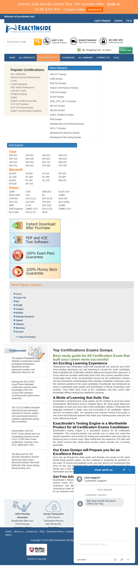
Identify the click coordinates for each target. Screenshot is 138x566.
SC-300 (29, 177)
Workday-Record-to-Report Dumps (67, 124)
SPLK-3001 (14, 195)
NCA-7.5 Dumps (58, 128)
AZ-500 (29, 173)
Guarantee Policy (55, 531)
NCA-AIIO (14, 212)
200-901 (30, 155)
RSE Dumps (56, 119)
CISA (28, 191)
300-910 (46, 155)
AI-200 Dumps (57, 97)
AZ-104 (45, 173)
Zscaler (20, 332)
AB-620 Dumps (57, 110)
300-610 (63, 159)
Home (12, 58)
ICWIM (62, 205)
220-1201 (47, 205)
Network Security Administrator (25, 77)
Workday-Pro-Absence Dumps (65, 133)
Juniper (20, 309)
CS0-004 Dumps (58, 92)
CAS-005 (30, 202)
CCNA (14, 81)
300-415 (13, 159)
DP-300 (62, 173)
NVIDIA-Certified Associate (24, 101)
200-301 (13, 155)
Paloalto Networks (25, 316)
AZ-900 (12, 173)
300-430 (30, 159)
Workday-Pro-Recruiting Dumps (65, 137)
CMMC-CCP (32, 209)
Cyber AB (21, 298)
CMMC (14, 97)
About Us (18, 531)
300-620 (30, 162)
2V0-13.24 (47, 209)
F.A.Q (116, 58)
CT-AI (28, 205)
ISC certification (18, 74)
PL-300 (29, 180)
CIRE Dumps (56, 79)
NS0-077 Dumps (58, 74)
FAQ (42, 531)
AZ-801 (12, 180)
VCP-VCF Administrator (22, 107)
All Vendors (86, 58)
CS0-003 (13, 198)
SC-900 (46, 177)
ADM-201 (46, 191)
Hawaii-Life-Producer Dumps (64, 88)
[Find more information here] (104, 514)
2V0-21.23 (31, 198)
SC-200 (13, 177)
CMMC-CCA (65, 209)
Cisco (19, 294)
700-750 (63, 165)
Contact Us (31, 531)
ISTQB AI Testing (19, 94)
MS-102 (62, 180)
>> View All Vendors (26, 337)
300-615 (13, 162)
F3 (43, 195)
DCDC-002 (64, 191)
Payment (70, 531)
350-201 (30, 165)
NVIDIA (19, 313)
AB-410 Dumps (57, 106)
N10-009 (63, 198)
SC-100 (46, 180)
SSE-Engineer (16, 209)
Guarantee (68, 58)
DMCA (8, 535)
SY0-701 (13, 202)
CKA (28, 195)
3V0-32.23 (47, 198)
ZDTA (44, 212)
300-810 (46, 159)
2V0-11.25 (31, 212)
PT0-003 (46, 202)
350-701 (13, 165)
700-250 (46, 165)
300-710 (46, 162)
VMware (20, 324)
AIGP (11, 205)
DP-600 (13, 184)
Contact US (103, 58)
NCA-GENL (64, 202)
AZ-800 (62, 177)
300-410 (63, 155)
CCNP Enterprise (19, 84)
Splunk (19, 320)
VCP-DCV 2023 (18, 91)
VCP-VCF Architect (20, 104)
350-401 (63, 162)
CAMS (62, 195)
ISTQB (19, 305)
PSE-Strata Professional (22, 87)
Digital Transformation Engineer (26, 111)
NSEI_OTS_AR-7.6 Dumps (63, 101)
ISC (17, 301)
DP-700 (29, 184)
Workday (20, 328)
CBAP (12, 191)
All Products (27, 58)
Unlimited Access (48, 58)
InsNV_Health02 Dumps (62, 115)
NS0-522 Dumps (58, 83)
